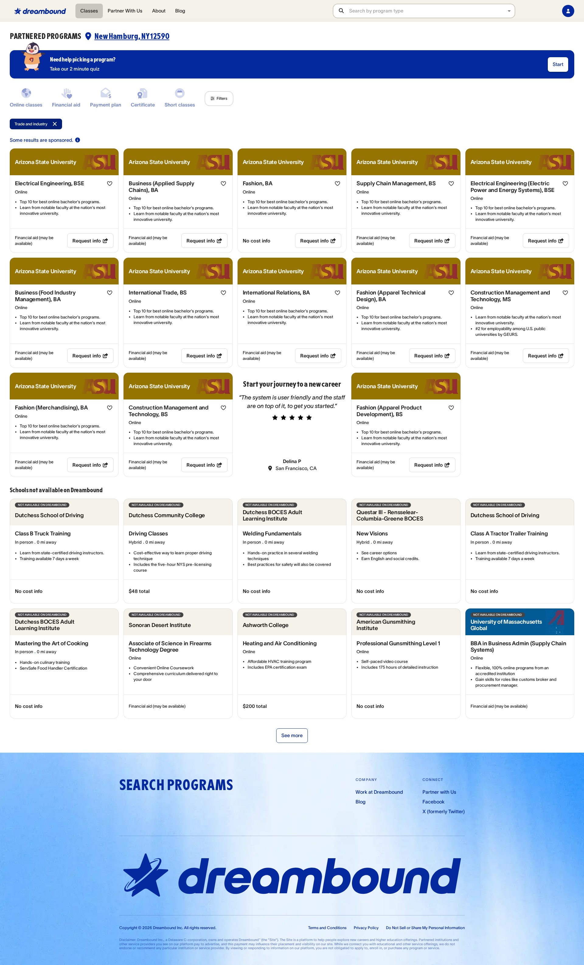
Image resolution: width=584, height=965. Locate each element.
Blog (180, 10)
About (158, 10)
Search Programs (176, 785)
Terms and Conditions (327, 927)
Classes (89, 10)
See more (292, 735)
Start (558, 64)
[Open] (509, 11)
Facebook (433, 801)
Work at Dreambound (379, 792)
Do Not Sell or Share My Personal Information (425, 927)
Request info (86, 240)
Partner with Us (439, 792)
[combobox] (432, 11)
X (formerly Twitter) (443, 811)
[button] (219, 98)
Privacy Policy (366, 927)
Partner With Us (125, 10)
